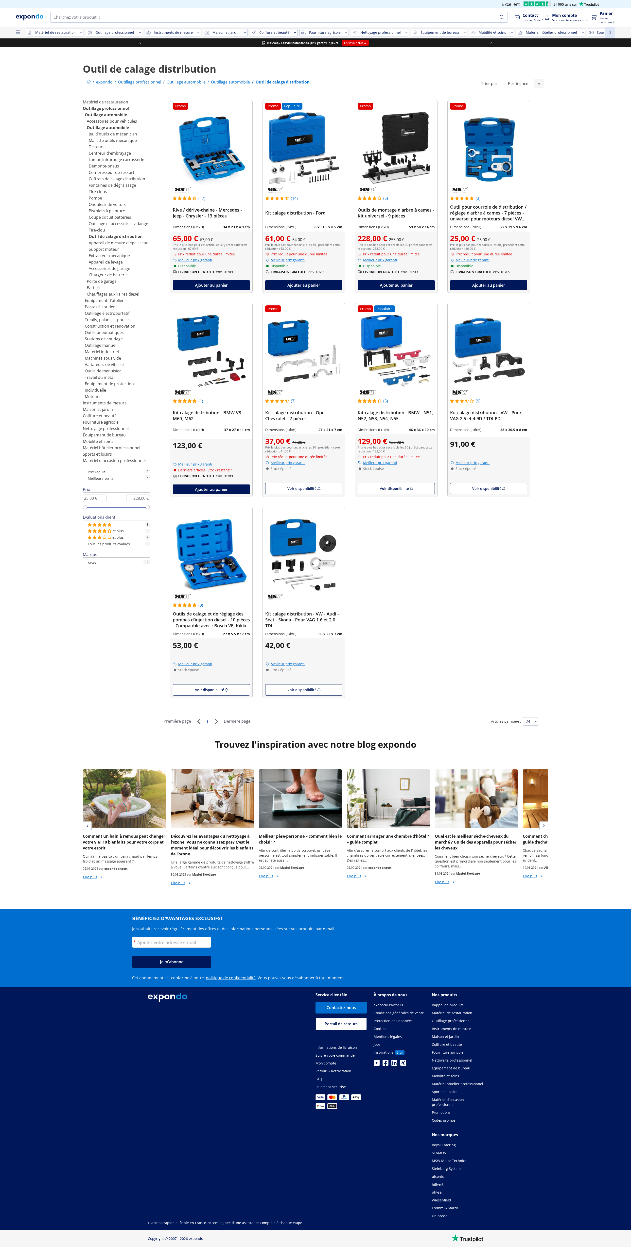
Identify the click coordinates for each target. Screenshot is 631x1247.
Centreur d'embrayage (110, 153)
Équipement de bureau (104, 435)
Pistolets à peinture (107, 211)
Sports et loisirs (97, 454)
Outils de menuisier (103, 371)
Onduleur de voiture (107, 204)
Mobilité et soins (98, 441)
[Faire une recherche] (502, 17)
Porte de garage (102, 281)
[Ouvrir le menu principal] (18, 32)
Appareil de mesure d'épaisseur (118, 243)
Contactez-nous (341, 1007)
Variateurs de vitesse (104, 364)
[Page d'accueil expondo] (89, 82)
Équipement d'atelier (104, 300)
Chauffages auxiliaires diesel (113, 294)
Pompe (95, 198)
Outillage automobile (106, 114)
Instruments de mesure (105, 403)
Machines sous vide (103, 358)
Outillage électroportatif (107, 313)
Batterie (94, 287)
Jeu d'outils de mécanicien (113, 134)
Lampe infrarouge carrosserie (116, 159)
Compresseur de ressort (111, 172)
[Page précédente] (198, 721)
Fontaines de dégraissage (112, 185)
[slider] (85, 507)
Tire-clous (98, 191)
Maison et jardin (98, 409)
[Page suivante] (216, 721)
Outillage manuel (100, 345)
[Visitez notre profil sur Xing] (403, 1064)
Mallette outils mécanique (113, 140)
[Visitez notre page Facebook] (385, 1064)
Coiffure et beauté (100, 415)
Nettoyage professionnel (106, 428)
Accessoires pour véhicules (112, 121)
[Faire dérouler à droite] (491, 43)
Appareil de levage (106, 262)
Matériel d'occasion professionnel (114, 460)
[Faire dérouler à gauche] (140, 43)
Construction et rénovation (110, 326)
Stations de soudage (104, 339)
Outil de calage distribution (116, 236)
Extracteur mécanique (109, 255)
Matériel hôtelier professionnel (111, 447)
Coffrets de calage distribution (117, 179)
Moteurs (93, 396)
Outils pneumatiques (104, 332)
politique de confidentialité (231, 978)
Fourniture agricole (101, 422)
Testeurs (97, 147)
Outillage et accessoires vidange (118, 223)
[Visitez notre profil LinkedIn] (394, 1064)
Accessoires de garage (109, 268)
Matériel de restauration (105, 102)
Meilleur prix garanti (195, 260)
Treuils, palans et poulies (108, 319)
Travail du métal (99, 377)
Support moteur (104, 249)
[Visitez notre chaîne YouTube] (377, 1064)
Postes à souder (100, 307)
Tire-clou (97, 230)
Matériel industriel (102, 351)
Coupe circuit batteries (110, 217)
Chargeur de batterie (108, 275)
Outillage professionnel (106, 108)
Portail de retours (341, 1024)
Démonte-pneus (104, 166)
